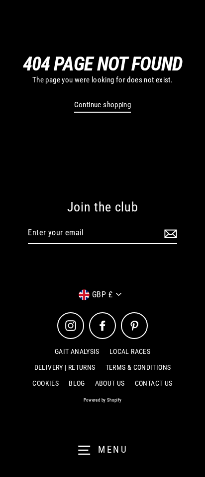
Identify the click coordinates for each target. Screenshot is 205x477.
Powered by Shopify (103, 400)
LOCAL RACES (129, 351)
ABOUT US (110, 383)
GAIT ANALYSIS (77, 351)
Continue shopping (102, 104)
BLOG (77, 383)
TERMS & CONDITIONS (138, 367)
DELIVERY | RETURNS (65, 367)
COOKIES (45, 383)
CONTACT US (154, 383)
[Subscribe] (169, 233)
